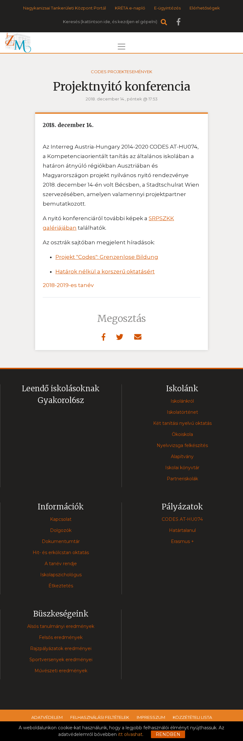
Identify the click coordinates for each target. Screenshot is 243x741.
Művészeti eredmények (60, 671)
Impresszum (151, 717)
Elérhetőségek (205, 7)
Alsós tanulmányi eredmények (60, 626)
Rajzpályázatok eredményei (60, 648)
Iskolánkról (182, 401)
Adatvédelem (47, 717)
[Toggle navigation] (121, 46)
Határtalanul (182, 530)
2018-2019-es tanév (68, 285)
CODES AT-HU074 (182, 519)
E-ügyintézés (167, 7)
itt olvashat (130, 734)
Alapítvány (182, 456)
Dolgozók (61, 530)
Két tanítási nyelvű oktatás (182, 423)
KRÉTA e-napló (130, 7)
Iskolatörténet (182, 412)
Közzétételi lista (192, 717)
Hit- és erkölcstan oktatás (61, 552)
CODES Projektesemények (121, 71)
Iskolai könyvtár (182, 467)
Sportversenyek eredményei (60, 659)
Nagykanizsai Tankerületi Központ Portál (64, 7)
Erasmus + (182, 541)
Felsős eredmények (61, 637)
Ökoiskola (182, 434)
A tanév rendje (61, 563)
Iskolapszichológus (61, 575)
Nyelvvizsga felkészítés (182, 445)
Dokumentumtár (61, 541)
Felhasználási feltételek (99, 717)
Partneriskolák (182, 479)
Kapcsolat (61, 519)
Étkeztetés (60, 586)
